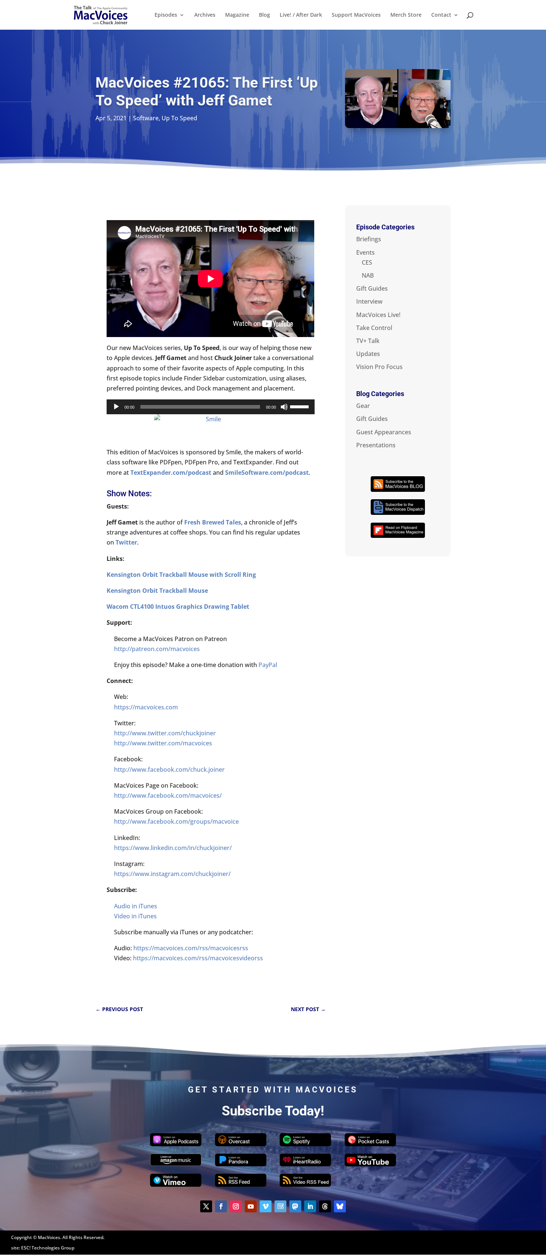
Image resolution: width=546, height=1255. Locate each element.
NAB (368, 275)
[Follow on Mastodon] (295, 1206)
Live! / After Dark (301, 15)
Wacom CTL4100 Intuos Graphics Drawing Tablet (178, 606)
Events (365, 252)
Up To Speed (179, 118)
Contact (441, 15)
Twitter (126, 542)
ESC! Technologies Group (47, 1248)
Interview (369, 301)
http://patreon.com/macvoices (157, 649)
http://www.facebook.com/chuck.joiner (169, 769)
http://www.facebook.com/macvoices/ (168, 795)
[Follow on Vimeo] (266, 1206)
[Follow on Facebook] (221, 1206)
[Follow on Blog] (280, 1206)
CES (367, 262)
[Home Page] (100, 14)
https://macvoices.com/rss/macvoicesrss (190, 948)
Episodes (166, 15)
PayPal (268, 665)
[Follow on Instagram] (236, 1206)
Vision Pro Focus (379, 367)
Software (146, 118)
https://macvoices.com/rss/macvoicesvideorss (198, 958)
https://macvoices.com (146, 707)
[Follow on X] (206, 1206)
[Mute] (284, 407)
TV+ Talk (368, 341)
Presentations (376, 445)
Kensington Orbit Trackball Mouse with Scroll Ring (181, 575)
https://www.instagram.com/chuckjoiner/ (172, 874)
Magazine (237, 15)
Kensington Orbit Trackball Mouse (157, 590)
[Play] (116, 407)
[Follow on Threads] (325, 1206)
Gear (363, 406)
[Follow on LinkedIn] (310, 1206)
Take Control (374, 328)
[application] (210, 406)
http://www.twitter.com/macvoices (163, 743)
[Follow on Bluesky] (340, 1206)
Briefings (368, 239)
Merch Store (406, 15)
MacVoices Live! (378, 315)
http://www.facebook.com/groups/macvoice (176, 821)
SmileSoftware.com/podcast (267, 472)
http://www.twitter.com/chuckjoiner (165, 733)
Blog (264, 15)
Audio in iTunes (135, 906)
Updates (368, 354)
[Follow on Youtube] (251, 1206)
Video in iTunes (135, 916)
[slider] (300, 406)
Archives (204, 15)
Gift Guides (372, 288)
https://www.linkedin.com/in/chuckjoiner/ (173, 848)
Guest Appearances (383, 432)
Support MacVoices (356, 15)
